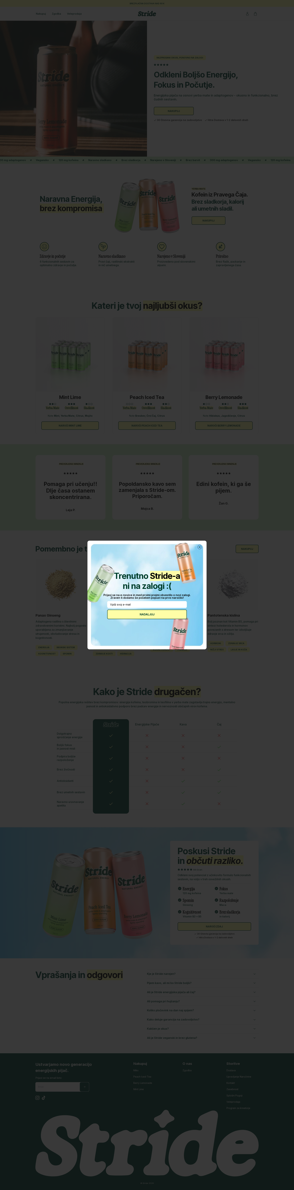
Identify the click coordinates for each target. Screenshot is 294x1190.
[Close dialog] (199, 547)
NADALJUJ (147, 614)
